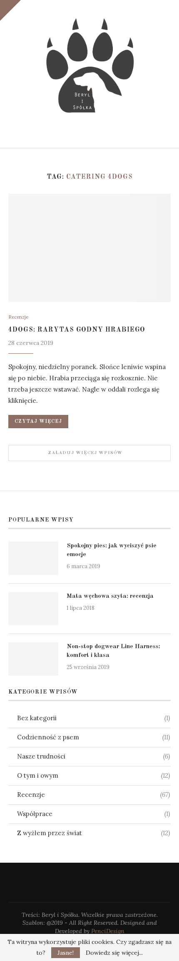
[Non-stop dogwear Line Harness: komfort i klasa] (33, 659)
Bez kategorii (93, 718)
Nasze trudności (93, 756)
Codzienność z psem (93, 737)
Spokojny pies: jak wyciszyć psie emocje (112, 550)
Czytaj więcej (38, 421)
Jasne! (65, 952)
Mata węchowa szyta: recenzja (110, 596)
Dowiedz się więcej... (114, 953)
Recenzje (18, 317)
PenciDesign (107, 931)
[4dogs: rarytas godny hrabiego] (89, 248)
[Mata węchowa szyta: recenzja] (33, 608)
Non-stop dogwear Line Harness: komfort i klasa (113, 651)
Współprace (93, 814)
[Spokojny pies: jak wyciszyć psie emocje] (33, 558)
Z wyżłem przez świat (93, 833)
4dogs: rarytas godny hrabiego (76, 330)
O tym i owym (93, 775)
